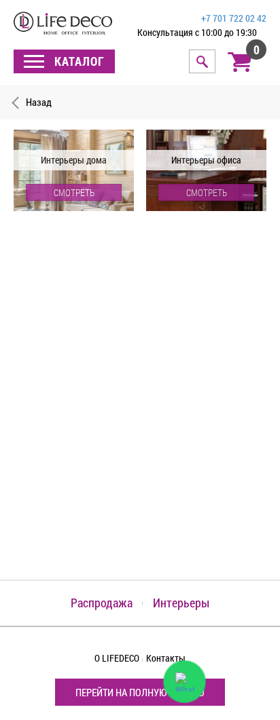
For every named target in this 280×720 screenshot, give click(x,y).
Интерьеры (181, 602)
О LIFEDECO (116, 657)
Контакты (166, 657)
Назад (39, 102)
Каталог (78, 61)
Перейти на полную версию (140, 692)
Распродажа (102, 602)
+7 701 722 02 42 (233, 18)
